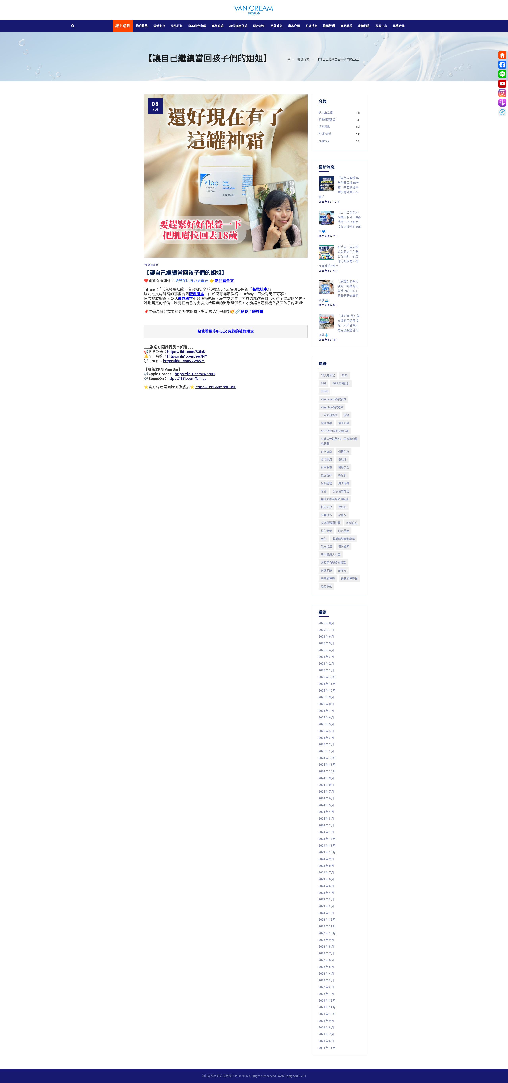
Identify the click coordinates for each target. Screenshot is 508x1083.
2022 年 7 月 (326, 953)
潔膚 (323, 491)
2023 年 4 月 (326, 892)
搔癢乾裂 (343, 467)
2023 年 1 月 (326, 913)
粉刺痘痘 (352, 522)
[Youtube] (502, 83)
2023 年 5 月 (326, 886)
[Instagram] (502, 93)
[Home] (502, 55)
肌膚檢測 (312, 25)
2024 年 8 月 (326, 784)
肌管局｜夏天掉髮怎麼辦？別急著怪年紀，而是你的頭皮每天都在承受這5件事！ (338, 256)
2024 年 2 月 (326, 825)
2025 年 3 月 (326, 737)
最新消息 (159, 25)
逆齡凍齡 (326, 570)
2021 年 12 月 (327, 1000)
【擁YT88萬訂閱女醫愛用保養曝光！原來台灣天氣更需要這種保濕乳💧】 (339, 325)
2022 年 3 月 (326, 980)
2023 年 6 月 (326, 879)
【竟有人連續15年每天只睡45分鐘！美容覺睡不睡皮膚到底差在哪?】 (339, 187)
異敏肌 (342, 507)
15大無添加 (328, 375)
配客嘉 (342, 570)
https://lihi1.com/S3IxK (186, 352)
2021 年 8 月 (326, 1027)
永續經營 (326, 483)
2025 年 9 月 (326, 697)
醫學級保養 (328, 578)
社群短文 (153, 265)
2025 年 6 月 (326, 717)
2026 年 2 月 (326, 663)
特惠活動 (326, 507)
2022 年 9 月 (326, 939)
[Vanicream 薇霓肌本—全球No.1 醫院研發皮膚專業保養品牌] (254, 10)
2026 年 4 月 (326, 650)
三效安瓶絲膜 (329, 415)
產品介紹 (294, 25)
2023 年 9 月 (326, 859)
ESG (323, 383)
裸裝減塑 (343, 546)
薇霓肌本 (259, 289)
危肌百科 (177, 25)
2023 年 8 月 (326, 865)
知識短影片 (326, 133)
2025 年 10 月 (327, 690)
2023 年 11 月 (327, 845)
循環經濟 (326, 459)
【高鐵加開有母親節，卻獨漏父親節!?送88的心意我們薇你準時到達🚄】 (338, 291)
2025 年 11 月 (327, 683)
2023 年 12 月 (327, 838)
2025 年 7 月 (326, 710)
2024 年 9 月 (326, 778)
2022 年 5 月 (326, 966)
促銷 (346, 415)
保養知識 (343, 423)
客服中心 (381, 25)
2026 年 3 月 (326, 656)
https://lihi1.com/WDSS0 (215, 387)
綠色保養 (326, 530)
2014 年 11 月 (327, 1047)
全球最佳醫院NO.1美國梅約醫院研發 (339, 441)
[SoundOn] (502, 112)
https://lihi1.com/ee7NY (187, 356)
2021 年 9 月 (326, 1020)
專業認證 (218, 25)
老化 (323, 538)
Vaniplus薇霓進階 (332, 407)
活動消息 (324, 126)
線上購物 (122, 26)
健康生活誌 (326, 112)
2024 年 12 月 (327, 758)
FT (304, 1076)
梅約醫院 (142, 25)
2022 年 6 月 (326, 960)
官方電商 (326, 451)
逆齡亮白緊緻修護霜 (333, 562)
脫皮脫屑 (326, 546)
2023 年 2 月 (326, 906)
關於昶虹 (259, 25)
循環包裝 (343, 451)
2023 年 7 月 (326, 872)
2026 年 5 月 (326, 643)
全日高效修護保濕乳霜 (335, 430)
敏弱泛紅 (326, 475)
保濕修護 (326, 423)
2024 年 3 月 (326, 818)
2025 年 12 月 (327, 677)
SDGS (324, 391)
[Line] (502, 74)
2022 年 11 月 (327, 926)
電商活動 (326, 586)
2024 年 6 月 (326, 798)
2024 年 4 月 (326, 811)
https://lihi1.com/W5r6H (195, 374)
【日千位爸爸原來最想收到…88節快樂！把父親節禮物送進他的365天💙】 (340, 222)
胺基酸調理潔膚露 (344, 538)
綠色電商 (343, 530)
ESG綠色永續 (197, 25)
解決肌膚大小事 (330, 554)
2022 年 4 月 (326, 973)
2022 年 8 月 (326, 946)
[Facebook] (502, 64)
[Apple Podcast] (502, 102)
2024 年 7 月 (326, 791)
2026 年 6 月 (326, 636)
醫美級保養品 (349, 578)
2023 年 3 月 (326, 899)
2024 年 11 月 (327, 764)
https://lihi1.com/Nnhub (187, 378)
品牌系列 (277, 25)
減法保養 (343, 483)
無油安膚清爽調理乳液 (335, 499)
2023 (344, 375)
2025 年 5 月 (326, 724)
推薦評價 (329, 25)
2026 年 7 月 (326, 629)
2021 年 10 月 (327, 1014)
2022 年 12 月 (327, 919)
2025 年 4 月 (326, 731)
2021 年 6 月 (326, 1041)
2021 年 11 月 (327, 1007)
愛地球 (342, 459)
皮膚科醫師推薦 (330, 522)
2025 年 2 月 (326, 744)
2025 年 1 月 (326, 751)
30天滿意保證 (238, 25)
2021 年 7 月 (326, 1034)
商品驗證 (346, 25)
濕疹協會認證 (341, 491)
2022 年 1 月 (326, 993)
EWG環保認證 (340, 383)
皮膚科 (342, 515)
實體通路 (364, 25)
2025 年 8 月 (326, 704)
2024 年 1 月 (326, 832)
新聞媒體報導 (327, 119)
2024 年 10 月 (327, 771)
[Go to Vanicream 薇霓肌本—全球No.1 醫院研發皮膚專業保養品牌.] (289, 59)
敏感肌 (342, 475)
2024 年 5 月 (326, 805)
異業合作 (399, 25)
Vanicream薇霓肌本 (333, 399)
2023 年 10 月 (327, 852)
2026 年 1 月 (326, 670)
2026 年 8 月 (326, 623)
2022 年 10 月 (327, 933)
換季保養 (326, 467)
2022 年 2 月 (326, 987)
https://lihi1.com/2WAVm (184, 361)
